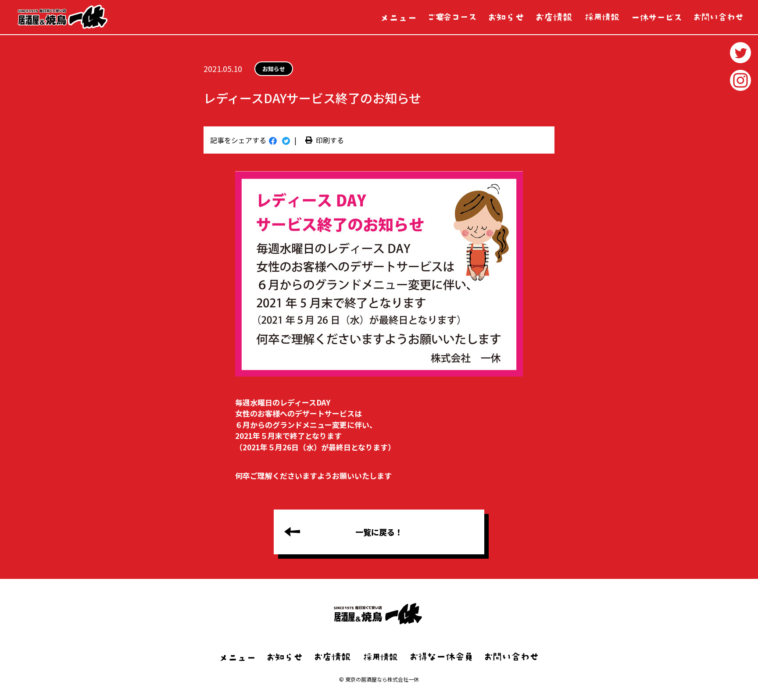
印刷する (330, 140)
